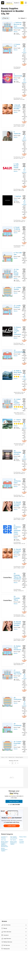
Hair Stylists (13, 839)
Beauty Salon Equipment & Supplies (13, 843)
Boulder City (11, 757)
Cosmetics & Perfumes (4, 837)
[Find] (22, 2)
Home (2, 757)
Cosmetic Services (21, 842)
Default (23, 18)
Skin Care (3, 839)
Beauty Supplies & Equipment (21, 29)
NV (6, 757)
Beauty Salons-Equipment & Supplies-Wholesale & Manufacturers (5, 844)
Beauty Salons (22, 836)
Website (15, 31)
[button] (26, 3)
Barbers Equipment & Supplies (4, 849)
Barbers (21, 839)
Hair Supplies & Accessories (13, 837)
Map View (6, 18)
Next (18, 763)
